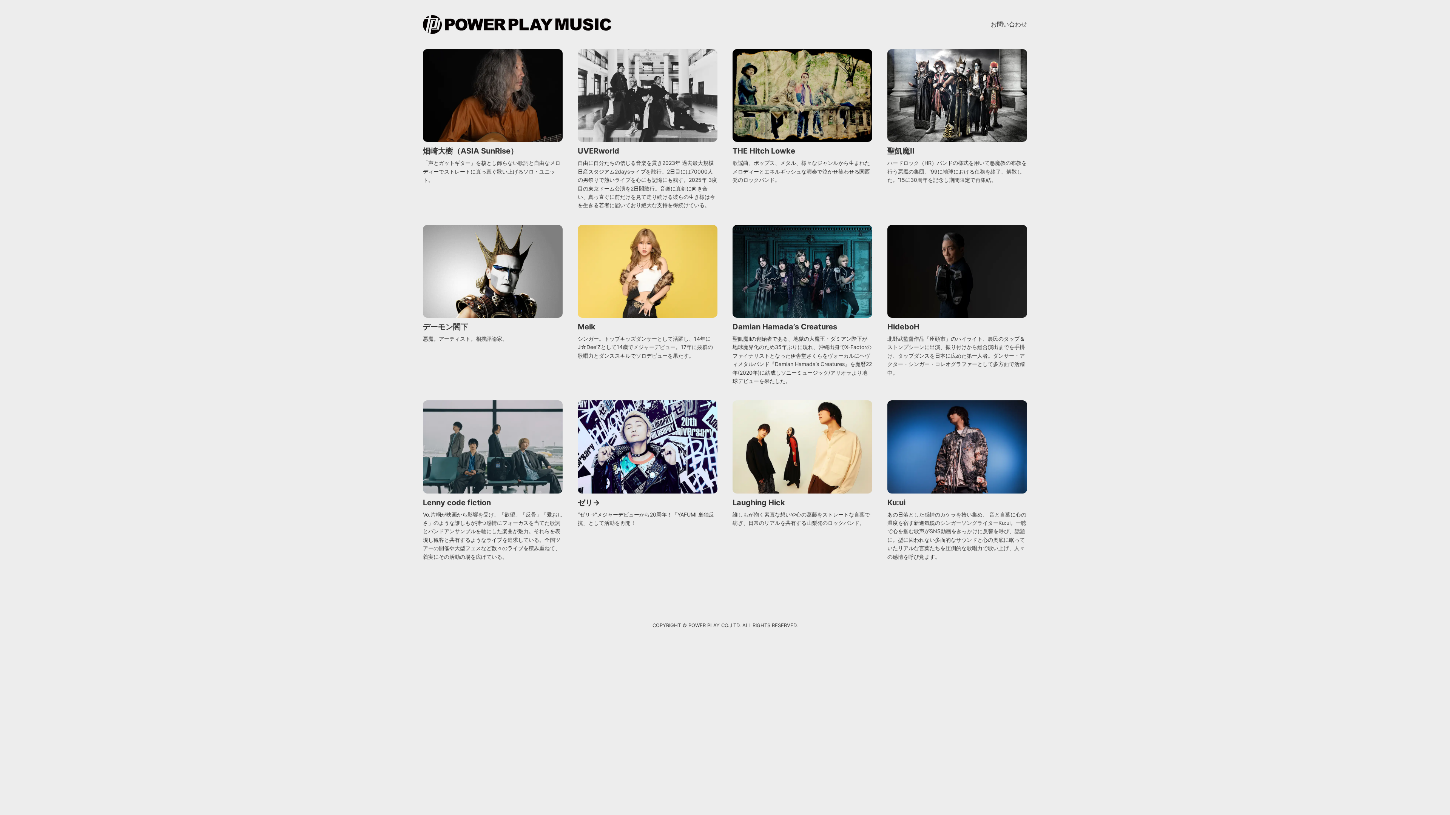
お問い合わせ (1009, 24)
